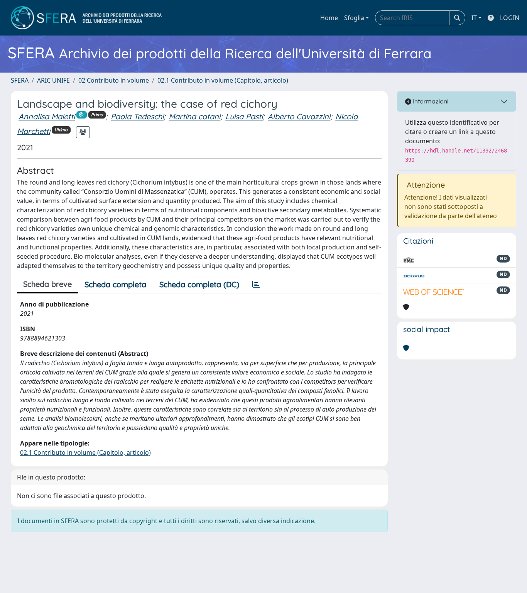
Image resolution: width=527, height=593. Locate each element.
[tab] (256, 284)
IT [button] (474, 18)
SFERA (20, 80)
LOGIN (509, 18)
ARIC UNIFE (53, 80)
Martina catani (194, 116)
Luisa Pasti (244, 116)
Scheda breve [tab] (47, 284)
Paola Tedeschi (137, 116)
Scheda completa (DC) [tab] (199, 284)
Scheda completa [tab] (115, 284)
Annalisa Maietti (47, 116)
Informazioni (429, 101)
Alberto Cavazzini (299, 116)
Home (329, 18)
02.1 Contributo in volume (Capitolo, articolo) (222, 80)
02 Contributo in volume (113, 80)
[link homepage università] (86, 18)
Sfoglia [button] (354, 18)
